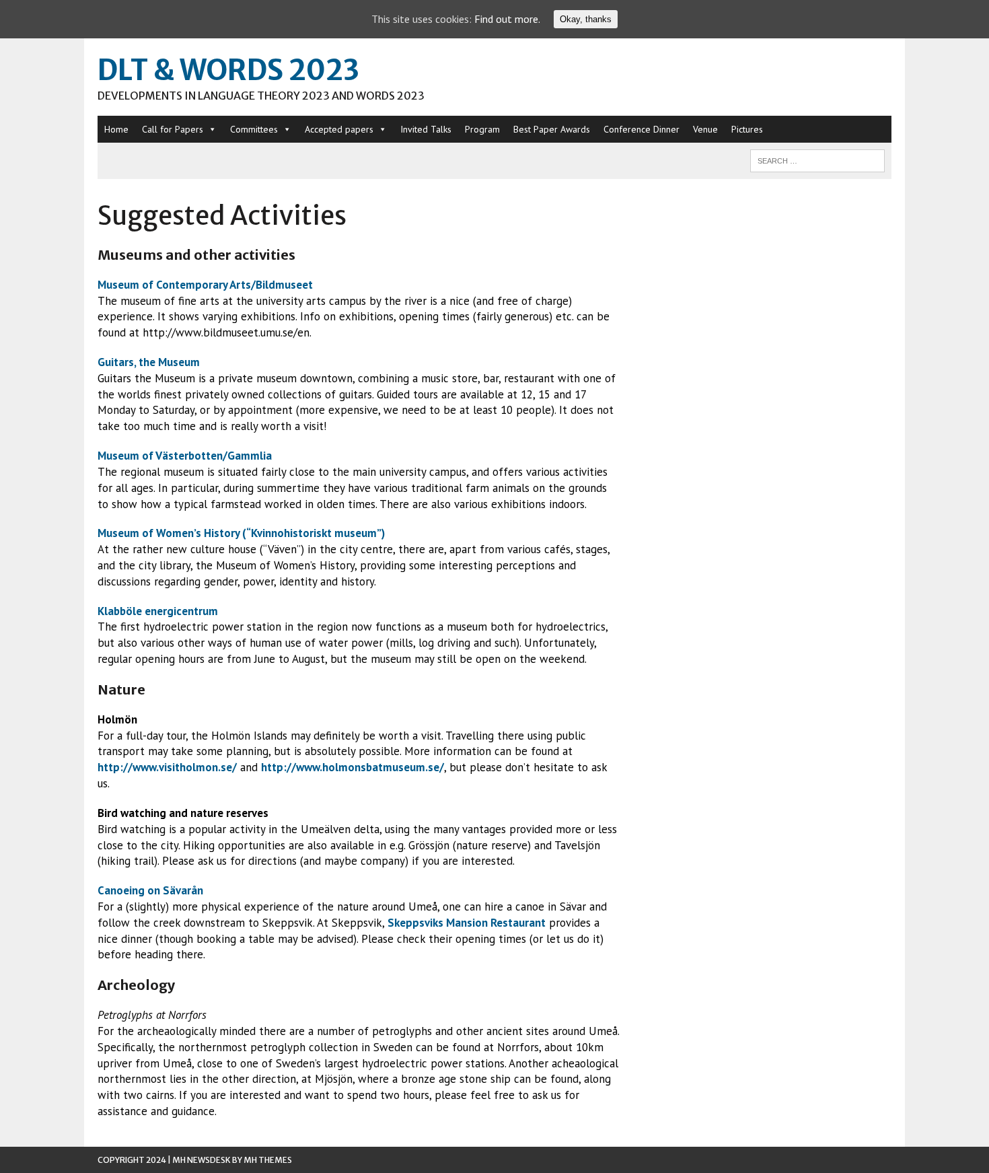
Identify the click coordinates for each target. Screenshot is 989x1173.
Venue (705, 129)
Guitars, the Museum (149, 362)
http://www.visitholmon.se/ (167, 767)
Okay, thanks (586, 19)
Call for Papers (172, 129)
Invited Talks (425, 129)
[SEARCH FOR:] (817, 159)
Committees (254, 129)
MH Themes (268, 1160)
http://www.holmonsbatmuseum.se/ (352, 767)
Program (482, 129)
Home (116, 129)
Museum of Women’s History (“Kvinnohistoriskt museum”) (241, 533)
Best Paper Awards (551, 129)
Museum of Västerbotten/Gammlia (185, 455)
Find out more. (507, 19)
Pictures (747, 129)
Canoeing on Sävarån (150, 890)
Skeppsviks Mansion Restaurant (467, 922)
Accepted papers (339, 129)
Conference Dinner (641, 129)
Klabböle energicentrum (158, 611)
